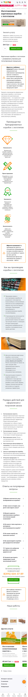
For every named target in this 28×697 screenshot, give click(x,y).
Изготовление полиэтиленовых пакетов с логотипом (9, 648)
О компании (4, 681)
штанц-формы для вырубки (13, 361)
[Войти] (22, 2)
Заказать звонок (13, 579)
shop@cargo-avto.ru (13, 599)
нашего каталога (12, 84)
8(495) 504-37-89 (13, 573)
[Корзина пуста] (25, 2)
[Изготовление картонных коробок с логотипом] (13, 23)
